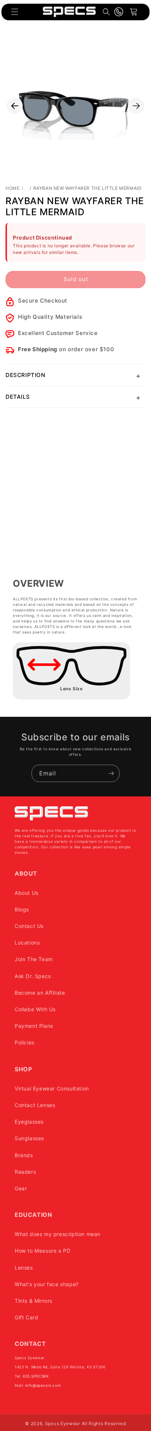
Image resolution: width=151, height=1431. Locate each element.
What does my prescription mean (57, 1234)
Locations (27, 942)
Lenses (24, 1267)
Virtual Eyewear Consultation (52, 1088)
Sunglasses (29, 1138)
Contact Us (29, 926)
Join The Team (34, 959)
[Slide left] (15, 106)
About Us (26, 893)
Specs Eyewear (62, 1423)
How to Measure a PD (42, 1250)
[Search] (106, 12)
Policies (24, 1042)
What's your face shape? (47, 1284)
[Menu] (15, 12)
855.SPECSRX (36, 1376)
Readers (25, 1172)
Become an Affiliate (40, 993)
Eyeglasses (29, 1121)
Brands (24, 1155)
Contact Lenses (35, 1105)
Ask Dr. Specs (33, 976)
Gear (21, 1188)
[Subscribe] (111, 773)
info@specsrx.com (43, 1385)
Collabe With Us (35, 1009)
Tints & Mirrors (33, 1301)
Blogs (22, 909)
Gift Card (26, 1317)
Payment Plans (34, 1026)
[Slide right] (136, 106)
